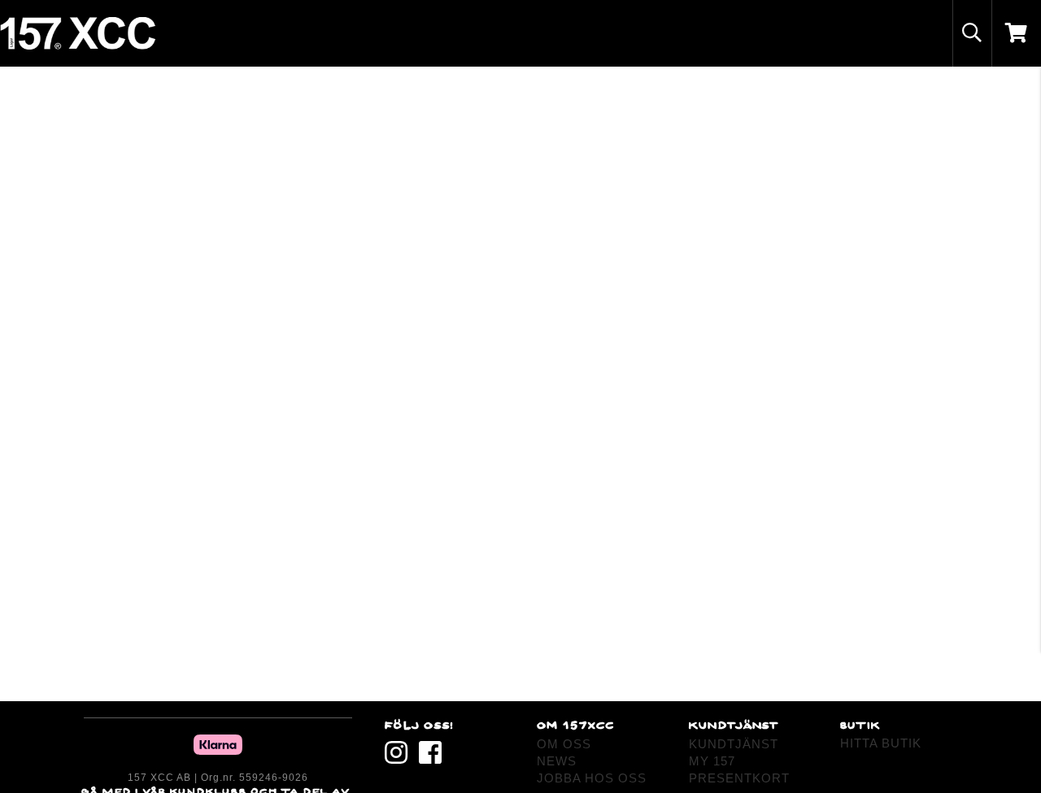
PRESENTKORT (739, 778)
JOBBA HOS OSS (592, 778)
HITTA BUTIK (880, 743)
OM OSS (564, 744)
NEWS (557, 761)
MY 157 (712, 761)
